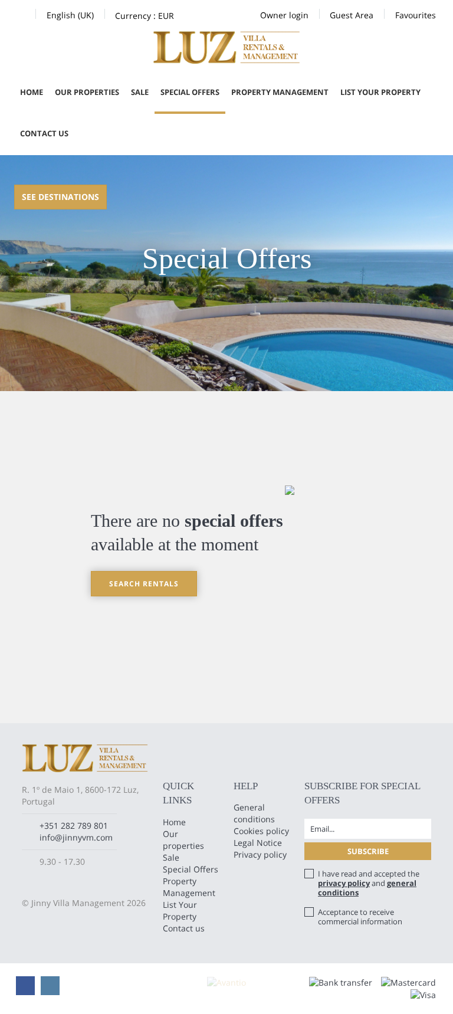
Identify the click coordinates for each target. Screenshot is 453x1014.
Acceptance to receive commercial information (360, 916)
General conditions (254, 813)
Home (31, 92)
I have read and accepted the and (368, 883)
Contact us (44, 133)
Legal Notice (258, 842)
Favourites (415, 15)
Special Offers (189, 92)
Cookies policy (261, 830)
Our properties (87, 92)
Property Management (280, 92)
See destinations (60, 196)
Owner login (284, 15)
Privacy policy (260, 854)
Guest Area (351, 15)
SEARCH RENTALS (144, 584)
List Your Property (380, 92)
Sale (140, 92)
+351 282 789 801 (74, 825)
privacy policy (344, 883)
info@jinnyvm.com (76, 837)
